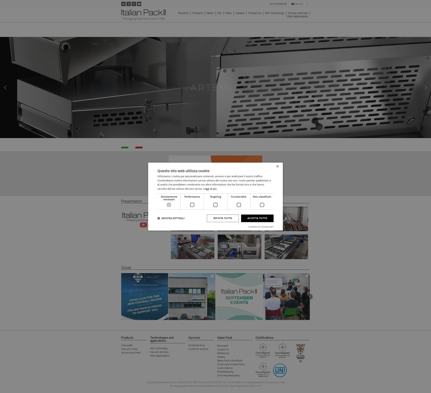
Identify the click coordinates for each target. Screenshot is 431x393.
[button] (171, 218)
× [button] (277, 166)
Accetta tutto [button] (257, 218)
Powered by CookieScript (261, 227)
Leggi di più (210, 189)
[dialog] (215, 196)
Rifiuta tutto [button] (222, 218)
